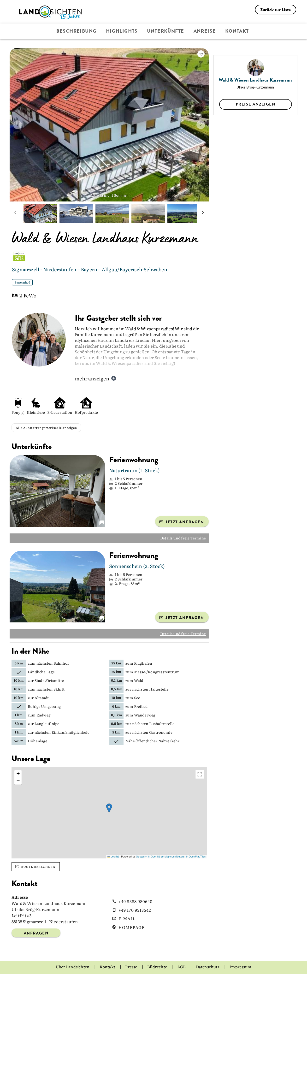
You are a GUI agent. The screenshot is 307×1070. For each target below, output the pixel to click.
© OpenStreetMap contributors (166, 870)
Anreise (205, 31)
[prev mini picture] (15, 213)
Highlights (122, 31)
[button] (109, 821)
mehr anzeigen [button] (92, 378)
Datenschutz (208, 980)
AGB (182, 980)
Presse (131, 980)
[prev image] (17, 124)
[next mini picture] (203, 213)
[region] (109, 826)
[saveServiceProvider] (201, 54)
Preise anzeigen (255, 104)
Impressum (240, 980)
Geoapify (141, 870)
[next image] (200, 124)
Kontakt (237, 31)
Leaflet (114, 870)
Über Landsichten (73, 980)
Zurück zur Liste (275, 9)
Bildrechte (157, 980)
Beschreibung (76, 31)
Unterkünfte (165, 31)
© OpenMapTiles (196, 870)
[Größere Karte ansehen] (199, 787)
